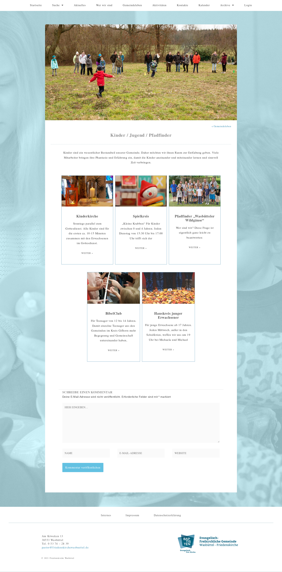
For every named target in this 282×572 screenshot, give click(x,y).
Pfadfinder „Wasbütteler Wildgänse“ (195, 218)
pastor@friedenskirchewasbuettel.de (65, 547)
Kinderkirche (87, 216)
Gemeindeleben (132, 5)
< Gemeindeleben (221, 126)
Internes (106, 515)
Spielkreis (141, 216)
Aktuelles (80, 5)
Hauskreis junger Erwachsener (168, 315)
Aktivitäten (159, 5)
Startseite (36, 5)
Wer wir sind (104, 5)
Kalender (204, 5)
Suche (56, 5)
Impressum (132, 515)
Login (248, 5)
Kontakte (182, 5)
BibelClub (114, 313)
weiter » (87, 252)
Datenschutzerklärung (167, 515)
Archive (225, 5)
